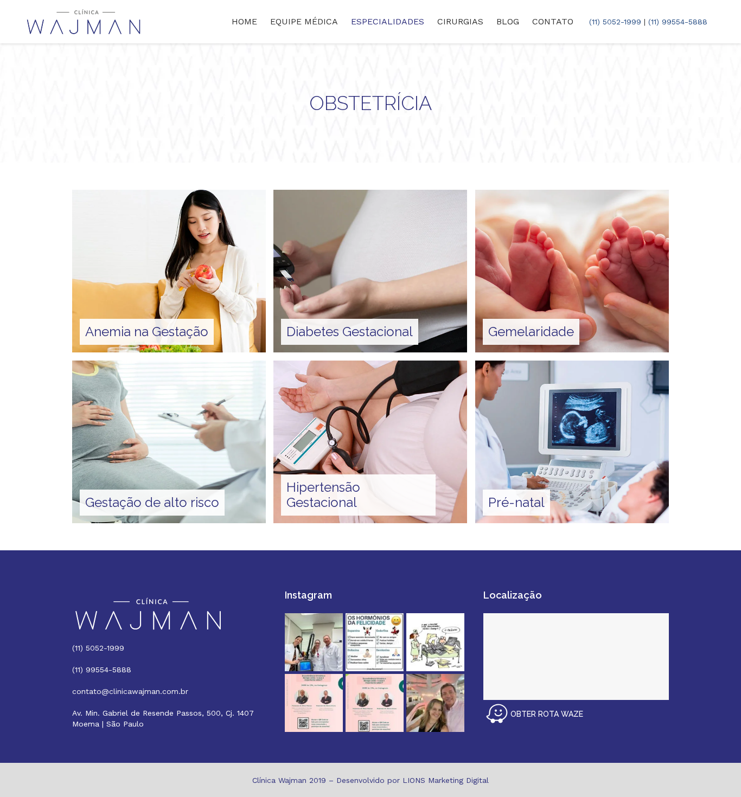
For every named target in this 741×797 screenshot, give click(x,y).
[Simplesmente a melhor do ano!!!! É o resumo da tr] (435, 642)
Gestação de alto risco (152, 502)
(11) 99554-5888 (677, 21)
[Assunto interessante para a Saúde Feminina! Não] (375, 703)
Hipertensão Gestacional (323, 494)
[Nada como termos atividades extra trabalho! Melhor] (435, 703)
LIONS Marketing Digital (446, 780)
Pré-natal (516, 502)
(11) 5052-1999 (615, 21)
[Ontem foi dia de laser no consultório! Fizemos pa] (314, 642)
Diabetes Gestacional (349, 331)
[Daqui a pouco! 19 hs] (314, 703)
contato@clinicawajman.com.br (130, 691)
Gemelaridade (531, 331)
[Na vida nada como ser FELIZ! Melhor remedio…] (375, 642)
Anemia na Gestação (146, 331)
